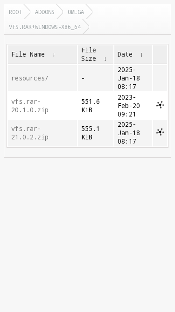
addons (45, 11)
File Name (28, 54)
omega (76, 11)
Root (15, 11)
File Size (88, 54)
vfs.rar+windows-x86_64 (45, 26)
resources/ (30, 78)
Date (125, 54)
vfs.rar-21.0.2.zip (30, 132)
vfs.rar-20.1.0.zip (30, 105)
